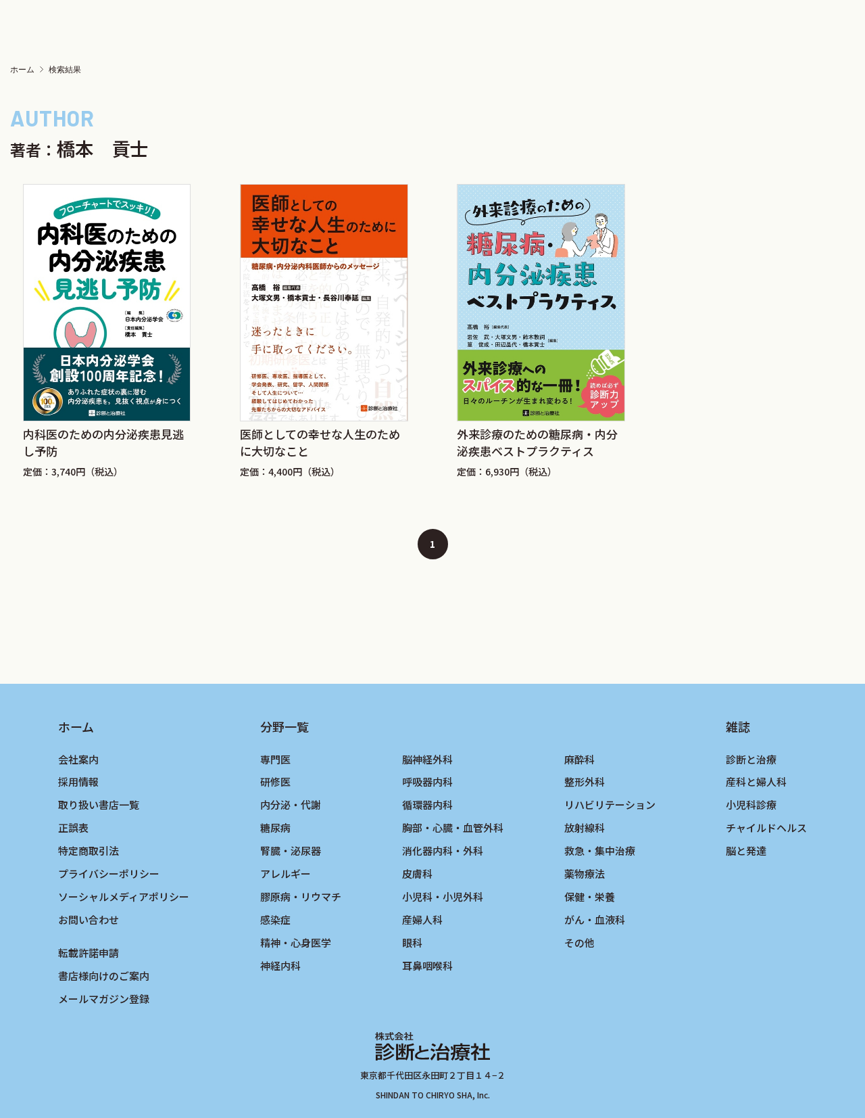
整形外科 (584, 781)
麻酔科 (579, 759)
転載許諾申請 (88, 953)
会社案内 (78, 759)
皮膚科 (417, 873)
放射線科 (584, 827)
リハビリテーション (610, 804)
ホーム (22, 69)
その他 (579, 942)
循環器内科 (427, 804)
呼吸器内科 (427, 781)
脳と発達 (746, 850)
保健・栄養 (589, 896)
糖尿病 (275, 827)
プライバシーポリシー (108, 873)
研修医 (275, 781)
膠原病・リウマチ (300, 896)
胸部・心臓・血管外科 (452, 827)
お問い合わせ (88, 919)
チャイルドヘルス (766, 827)
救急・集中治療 (599, 850)
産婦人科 (422, 919)
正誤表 (73, 827)
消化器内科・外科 (442, 850)
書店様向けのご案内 (103, 976)
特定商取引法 (88, 850)
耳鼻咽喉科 (427, 965)
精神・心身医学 (295, 942)
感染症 (275, 919)
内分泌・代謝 (290, 804)
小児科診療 (751, 804)
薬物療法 (584, 873)
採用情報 (78, 781)
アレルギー (285, 873)
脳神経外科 (427, 759)
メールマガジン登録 (103, 999)
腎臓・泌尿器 (290, 850)
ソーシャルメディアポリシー (123, 896)
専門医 (275, 759)
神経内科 (280, 965)
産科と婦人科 (756, 781)
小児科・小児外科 (442, 896)
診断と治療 (751, 759)
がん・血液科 (594, 919)
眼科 (412, 942)
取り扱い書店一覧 (98, 804)
